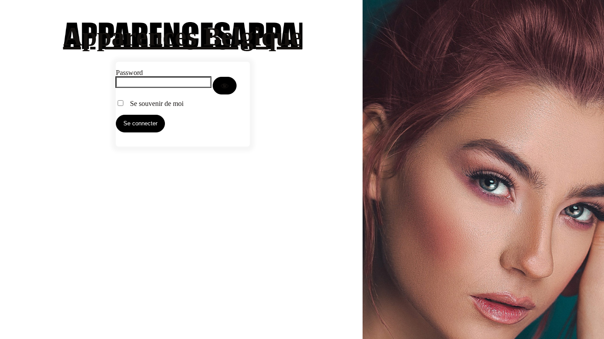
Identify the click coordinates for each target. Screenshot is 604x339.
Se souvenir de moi (154, 103)
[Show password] (225, 85)
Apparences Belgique (182, 36)
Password (129, 72)
